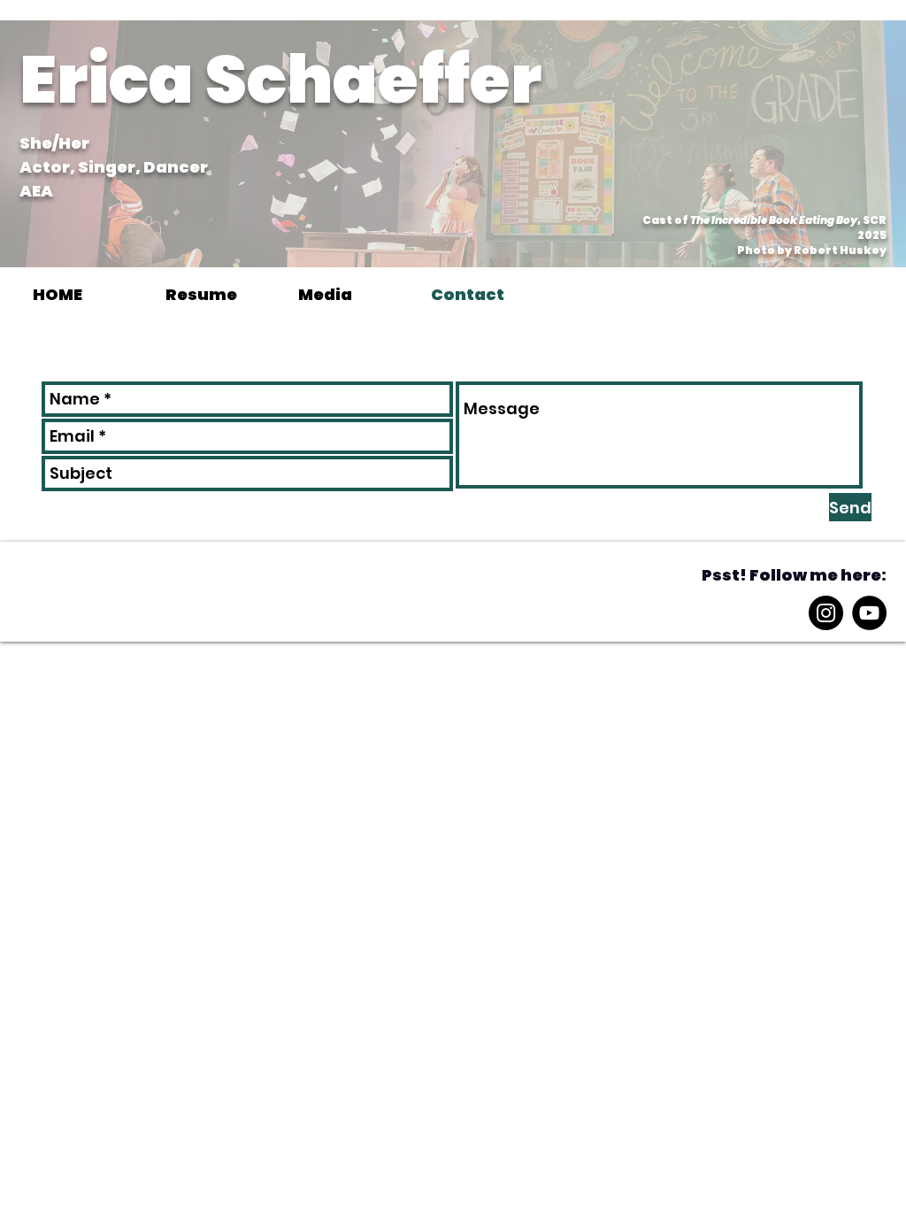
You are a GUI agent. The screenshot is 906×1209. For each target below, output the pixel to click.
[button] (351, 295)
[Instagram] (826, 613)
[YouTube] (869, 613)
